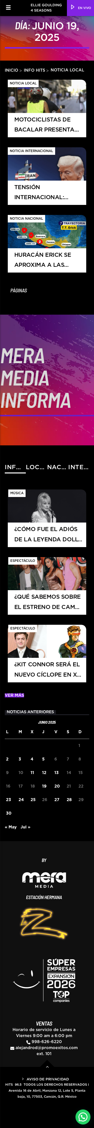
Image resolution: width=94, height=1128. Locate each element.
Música (17, 493)
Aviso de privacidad (48, 1079)
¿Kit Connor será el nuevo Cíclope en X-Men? (47, 672)
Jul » (25, 827)
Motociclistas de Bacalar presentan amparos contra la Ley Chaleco (46, 127)
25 (33, 800)
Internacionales (78, 467)
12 (44, 773)
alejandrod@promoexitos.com (47, 1048)
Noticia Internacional (31, 151)
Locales (36, 467)
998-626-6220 (47, 1042)
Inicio (11, 70)
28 (69, 800)
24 (21, 800)
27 (56, 800)
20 (57, 786)
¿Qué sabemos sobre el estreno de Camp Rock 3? (47, 604)
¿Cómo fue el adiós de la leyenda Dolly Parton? (48, 537)
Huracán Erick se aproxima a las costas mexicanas (44, 262)
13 (56, 773)
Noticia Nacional (26, 218)
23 (8, 800)
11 (32, 773)
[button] (82, 1116)
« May (11, 827)
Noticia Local (23, 83)
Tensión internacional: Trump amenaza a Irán (43, 195)
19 (44, 786)
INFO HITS (35, 70)
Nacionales (57, 467)
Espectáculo (22, 561)
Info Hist (15, 467)
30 (9, 813)
